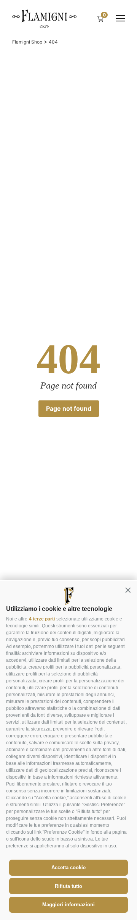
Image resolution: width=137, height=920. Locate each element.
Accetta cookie (68, 867)
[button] (128, 590)
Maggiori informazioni (68, 904)
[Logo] (44, 18)
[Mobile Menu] (120, 18)
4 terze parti (42, 619)
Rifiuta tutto (68, 886)
